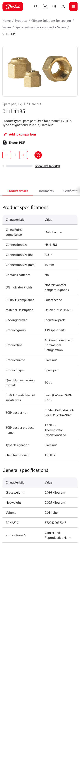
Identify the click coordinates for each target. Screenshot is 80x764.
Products (21, 20)
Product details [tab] (17, 191)
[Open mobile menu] (73, 6)
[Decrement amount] (6, 155)
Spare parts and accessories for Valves (40, 27)
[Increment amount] (23, 155)
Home (6, 20)
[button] (54, 6)
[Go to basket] (45, 6)
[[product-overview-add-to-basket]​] (38, 155)
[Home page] (12, 6)
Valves (6, 27)
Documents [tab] (46, 191)
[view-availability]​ (47, 166)
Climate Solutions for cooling (51, 20)
